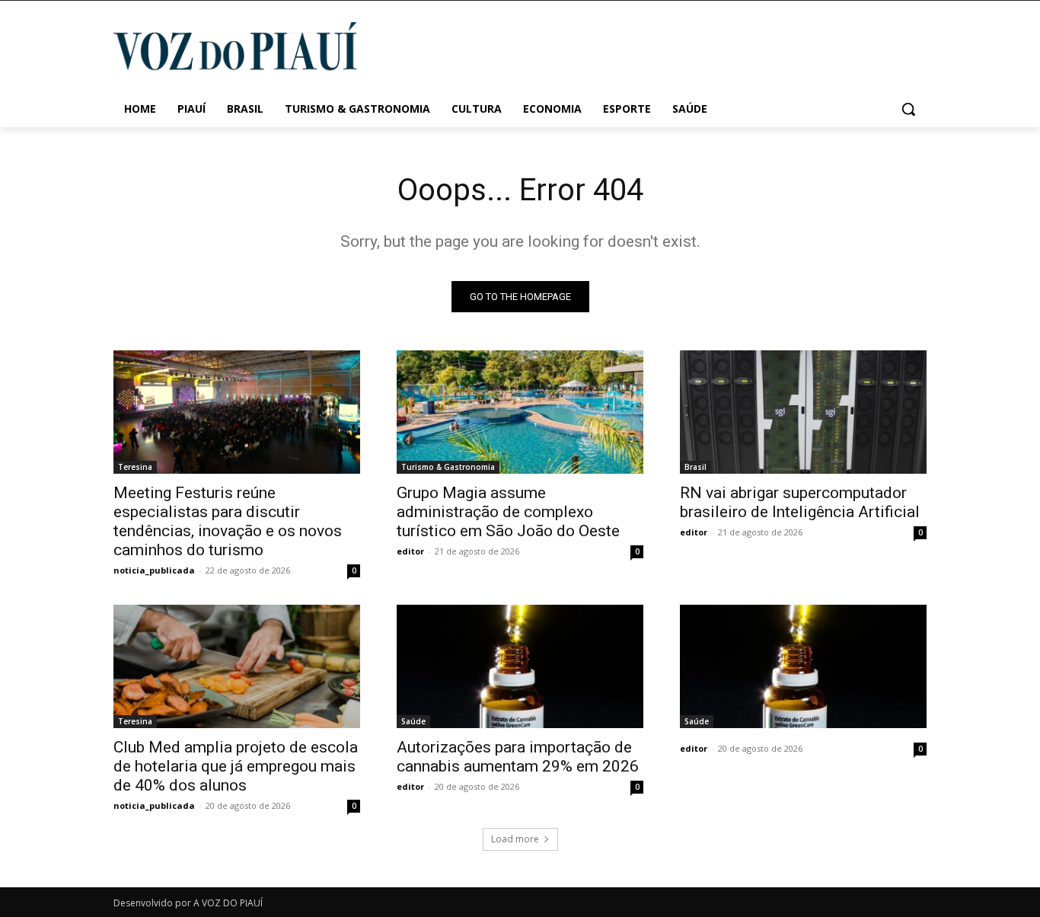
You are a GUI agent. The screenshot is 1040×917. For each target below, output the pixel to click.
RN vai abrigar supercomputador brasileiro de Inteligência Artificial (800, 502)
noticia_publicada (154, 570)
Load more (515, 838)
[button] (908, 109)
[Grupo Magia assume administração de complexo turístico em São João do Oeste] (520, 412)
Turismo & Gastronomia (448, 467)
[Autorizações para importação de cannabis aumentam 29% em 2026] (520, 666)
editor (410, 551)
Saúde (413, 721)
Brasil (695, 467)
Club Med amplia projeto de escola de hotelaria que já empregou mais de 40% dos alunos (235, 766)
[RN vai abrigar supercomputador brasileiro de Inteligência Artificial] (803, 412)
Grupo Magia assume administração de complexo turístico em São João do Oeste (508, 512)
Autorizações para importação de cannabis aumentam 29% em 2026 (518, 756)
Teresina (135, 467)
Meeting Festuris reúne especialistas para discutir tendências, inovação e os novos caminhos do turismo (227, 521)
